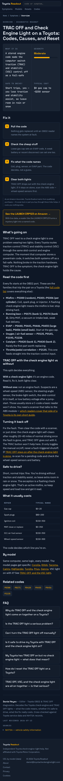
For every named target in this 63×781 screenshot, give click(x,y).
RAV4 (44, 565)
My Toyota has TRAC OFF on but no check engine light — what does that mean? (29, 657)
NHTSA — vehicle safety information (23, 730)
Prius (37, 569)
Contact (6, 767)
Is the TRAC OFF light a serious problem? (29, 623)
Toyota (11, 3)
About (5, 763)
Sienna (44, 569)
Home (5, 16)
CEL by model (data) (12, 759)
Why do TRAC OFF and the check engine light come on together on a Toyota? (28, 612)
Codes (37, 9)
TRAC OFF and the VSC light (35, 573)
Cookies (6, 775)
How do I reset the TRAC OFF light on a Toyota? (27, 670)
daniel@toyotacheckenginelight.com (43, 762)
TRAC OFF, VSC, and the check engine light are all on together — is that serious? (30, 683)
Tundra (29, 569)
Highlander (17, 569)
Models (18, 9)
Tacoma (53, 565)
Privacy (6, 771)
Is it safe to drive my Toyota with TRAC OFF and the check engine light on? (30, 644)
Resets (28, 9)
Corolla (36, 565)
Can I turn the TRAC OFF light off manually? (30, 632)
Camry (6, 569)
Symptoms (7, 9)
